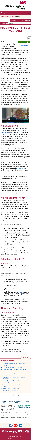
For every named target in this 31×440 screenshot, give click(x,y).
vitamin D (4, 132)
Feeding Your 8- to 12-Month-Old (11, 380)
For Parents (14, 20)
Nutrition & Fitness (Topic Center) (11, 373)
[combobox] (18, 23)
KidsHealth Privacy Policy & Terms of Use (16, 402)
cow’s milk (19, 169)
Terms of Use (13, 438)
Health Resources (10, 16)
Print (16, 395)
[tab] (25, 357)
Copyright (28, 401)
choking (21, 292)
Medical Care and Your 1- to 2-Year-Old (12, 367)
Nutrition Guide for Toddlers (10, 390)
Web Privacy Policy (8, 438)
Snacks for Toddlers (7, 383)
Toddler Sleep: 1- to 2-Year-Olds (10, 388)
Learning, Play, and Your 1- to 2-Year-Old (13, 375)
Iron (2, 200)
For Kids (21, 20)
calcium (20, 130)
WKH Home (3, 16)
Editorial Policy (4, 402)
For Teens (27, 20)
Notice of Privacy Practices (20, 438)
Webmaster (27, 438)
